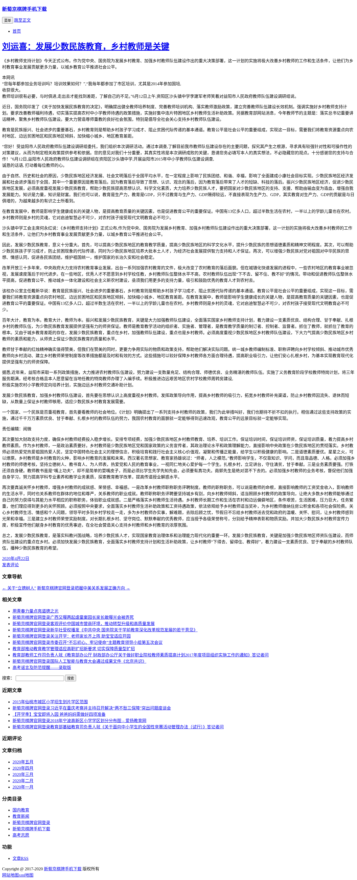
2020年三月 (23, 774)
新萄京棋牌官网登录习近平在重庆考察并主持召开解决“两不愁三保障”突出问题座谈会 (92, 708)
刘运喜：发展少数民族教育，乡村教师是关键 (85, 46)
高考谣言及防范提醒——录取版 (42, 667)
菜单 (7, 20)
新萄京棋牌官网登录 (31, 822)
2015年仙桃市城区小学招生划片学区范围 (50, 702)
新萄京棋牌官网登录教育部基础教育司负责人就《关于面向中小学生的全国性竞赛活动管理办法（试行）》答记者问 (118, 727)
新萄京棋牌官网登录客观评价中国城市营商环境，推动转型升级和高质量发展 (84, 623)
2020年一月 (23, 787)
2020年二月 (23, 781)
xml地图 (26, 875)
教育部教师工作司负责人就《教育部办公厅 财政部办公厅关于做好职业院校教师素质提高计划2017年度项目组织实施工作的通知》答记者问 (141, 655)
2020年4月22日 (15, 558)
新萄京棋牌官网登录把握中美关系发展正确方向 (83, 588)
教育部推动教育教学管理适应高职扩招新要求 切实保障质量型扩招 (74, 649)
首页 (17, 31)
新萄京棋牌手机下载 (24, 9)
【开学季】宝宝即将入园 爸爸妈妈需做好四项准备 (59, 714)
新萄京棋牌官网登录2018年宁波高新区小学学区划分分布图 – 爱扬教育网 (79, 720)
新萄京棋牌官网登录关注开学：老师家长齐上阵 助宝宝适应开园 (72, 636)
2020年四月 (23, 768)
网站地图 (10, 875)
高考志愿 (21, 835)
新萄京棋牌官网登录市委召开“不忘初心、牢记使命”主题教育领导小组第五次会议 (88, 642)
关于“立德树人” (19, 588)
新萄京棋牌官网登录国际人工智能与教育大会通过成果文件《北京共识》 (79, 661)
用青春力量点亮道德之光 (36, 611)
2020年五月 (23, 762)
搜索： (8, 678)
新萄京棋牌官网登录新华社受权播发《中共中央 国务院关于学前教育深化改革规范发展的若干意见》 (105, 630)
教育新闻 (21, 816)
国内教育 (21, 810)
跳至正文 (22, 20)
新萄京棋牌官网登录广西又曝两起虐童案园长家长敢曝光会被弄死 (73, 617)
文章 (20, 858)
